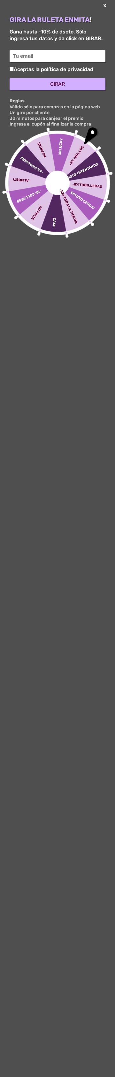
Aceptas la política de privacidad (53, 69)
